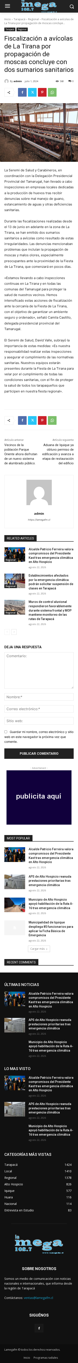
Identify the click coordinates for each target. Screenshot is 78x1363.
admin (17, 81)
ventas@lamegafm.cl (38, 1298)
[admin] (7, 81)
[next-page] (14, 632)
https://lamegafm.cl (39, 519)
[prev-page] (7, 632)
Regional (33, 19)
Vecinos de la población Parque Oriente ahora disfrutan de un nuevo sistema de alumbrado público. (20, 454)
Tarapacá (19, 19)
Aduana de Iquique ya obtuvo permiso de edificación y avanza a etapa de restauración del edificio (58, 454)
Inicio (7, 19)
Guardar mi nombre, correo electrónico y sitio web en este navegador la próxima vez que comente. (38, 736)
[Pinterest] (42, 92)
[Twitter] (32, 92)
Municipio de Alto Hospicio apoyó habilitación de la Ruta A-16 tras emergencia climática (51, 904)
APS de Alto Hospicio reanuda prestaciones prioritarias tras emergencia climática (50, 881)
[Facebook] (22, 92)
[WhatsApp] (52, 92)
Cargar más (37, 949)
